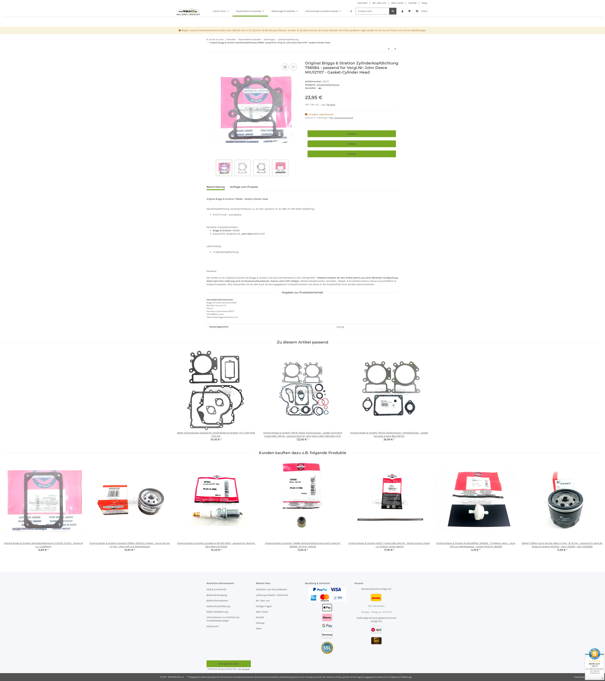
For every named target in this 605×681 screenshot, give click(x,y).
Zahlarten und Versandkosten (271, 589)
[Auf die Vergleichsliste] (285, 66)
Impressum (213, 626)
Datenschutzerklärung (218, 606)
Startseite (362, 2)
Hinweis (352, 133)
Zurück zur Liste (216, 39)
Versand (330, 104)
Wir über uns (379, 2)
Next (597, 509)
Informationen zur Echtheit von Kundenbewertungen (223, 619)
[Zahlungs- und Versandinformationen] (327, 594)
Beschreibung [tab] (216, 186)
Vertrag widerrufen (228, 663)
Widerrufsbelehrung (217, 611)
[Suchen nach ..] (392, 11)
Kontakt (413, 2)
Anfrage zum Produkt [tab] (244, 186)
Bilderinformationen (217, 600)
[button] (402, 11)
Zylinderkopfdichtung (328, 84)
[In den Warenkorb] (209, 59)
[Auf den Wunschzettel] (293, 66)
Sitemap (260, 622)
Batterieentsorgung (217, 595)
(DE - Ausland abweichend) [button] (341, 117)
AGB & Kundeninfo (216, 589)
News (424, 2)
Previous (7, 509)
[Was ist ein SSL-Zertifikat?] (327, 647)
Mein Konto (397, 2)
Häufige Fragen (264, 606)
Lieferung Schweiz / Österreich (272, 595)
